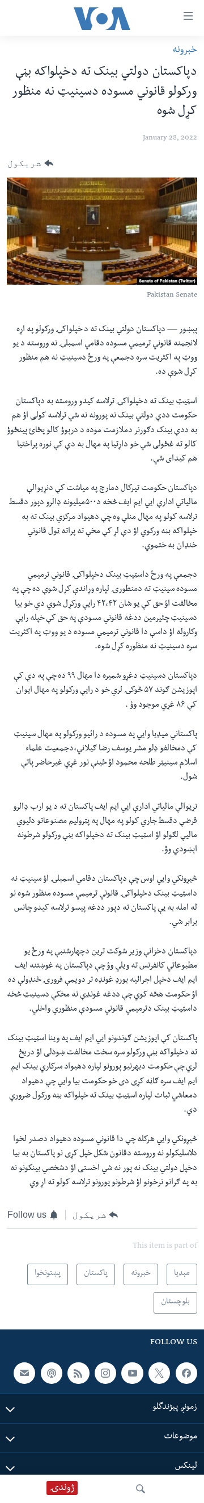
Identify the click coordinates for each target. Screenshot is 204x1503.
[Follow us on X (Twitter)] (159, 1373)
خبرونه (184, 51)
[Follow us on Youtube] (132, 1373)
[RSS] (78, 1373)
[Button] (30, 163)
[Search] (141, 1489)
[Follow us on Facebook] (186, 1373)
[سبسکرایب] (24, 1373)
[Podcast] (51, 1373)
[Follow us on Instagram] (105, 1373)
